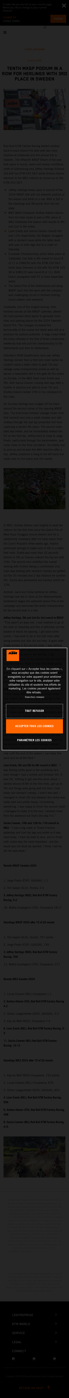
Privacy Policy (30, 697)
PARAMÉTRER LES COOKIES (34, 740)
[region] (34, 699)
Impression (40, 697)
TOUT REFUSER (34, 711)
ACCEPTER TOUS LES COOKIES (34, 726)
